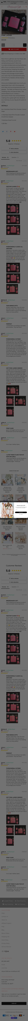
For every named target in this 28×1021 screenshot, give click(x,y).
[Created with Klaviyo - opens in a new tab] (14, 518)
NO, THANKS (21, 514)
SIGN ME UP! (21, 512)
